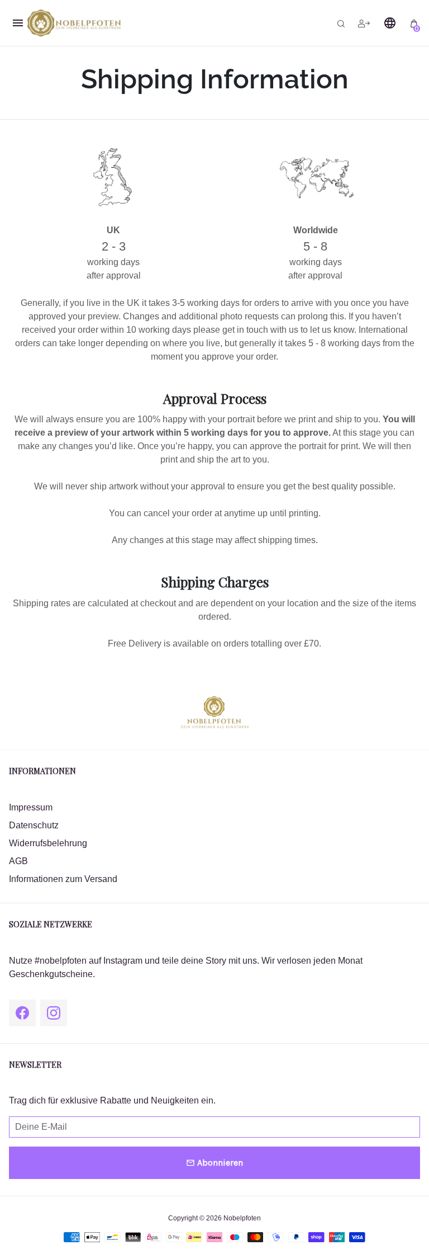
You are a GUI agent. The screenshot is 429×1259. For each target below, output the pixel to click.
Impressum (31, 807)
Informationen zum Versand (63, 879)
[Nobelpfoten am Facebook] (22, 1012)
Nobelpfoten (242, 1218)
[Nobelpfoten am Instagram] (53, 1012)
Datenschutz (34, 825)
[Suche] (341, 23)
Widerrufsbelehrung (48, 843)
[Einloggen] (364, 23)
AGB (18, 861)
